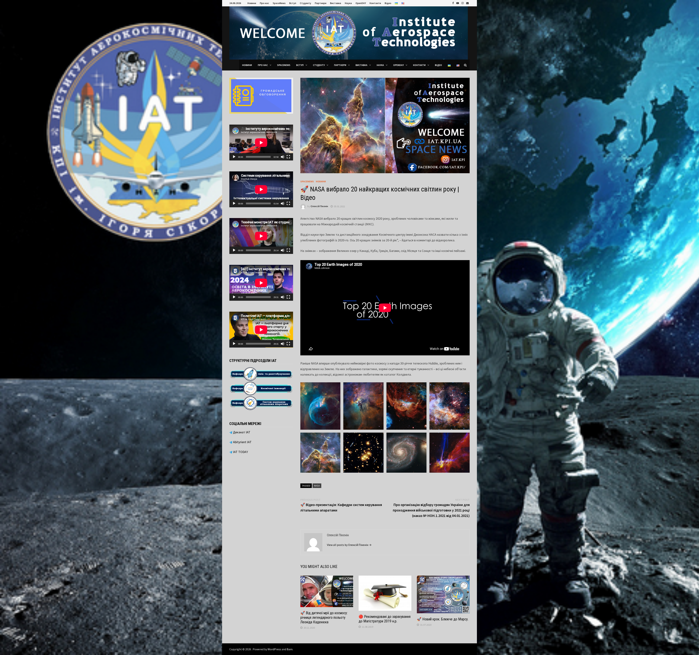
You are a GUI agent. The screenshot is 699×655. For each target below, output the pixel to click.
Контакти (375, 3)
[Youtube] (458, 3)
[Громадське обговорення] (261, 95)
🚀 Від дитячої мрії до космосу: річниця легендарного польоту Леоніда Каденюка (323, 617)
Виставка (335, 3)
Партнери (320, 3)
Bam (290, 649)
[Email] (467, 3)
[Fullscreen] (288, 157)
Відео (388, 3)
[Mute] (282, 157)
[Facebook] (453, 3)
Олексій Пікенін (319, 206)
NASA (317, 485)
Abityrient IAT (242, 442)
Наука (348, 3)
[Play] (234, 157)
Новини (251, 3)
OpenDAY (361, 3)
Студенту (305, 3)
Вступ (292, 3)
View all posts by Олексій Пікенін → (349, 545)
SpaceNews (279, 3)
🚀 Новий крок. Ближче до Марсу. (442, 619)
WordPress (274, 649)
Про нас (264, 3)
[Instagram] (463, 3)
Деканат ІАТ (241, 432)
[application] (261, 142)
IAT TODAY (240, 452)
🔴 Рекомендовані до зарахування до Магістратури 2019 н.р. (384, 618)
